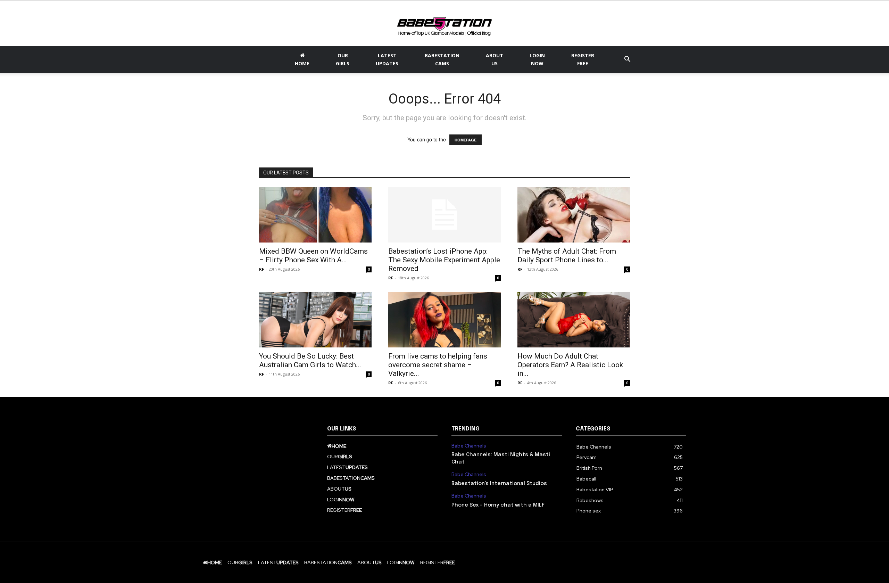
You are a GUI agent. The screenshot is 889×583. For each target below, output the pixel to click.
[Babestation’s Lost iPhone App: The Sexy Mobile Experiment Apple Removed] (444, 215)
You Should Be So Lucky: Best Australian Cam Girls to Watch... (310, 360)
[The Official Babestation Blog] (444, 24)
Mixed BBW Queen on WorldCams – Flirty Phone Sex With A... (313, 255)
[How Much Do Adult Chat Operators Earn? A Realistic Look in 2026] (573, 319)
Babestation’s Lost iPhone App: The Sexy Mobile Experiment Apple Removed (444, 260)
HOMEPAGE (465, 139)
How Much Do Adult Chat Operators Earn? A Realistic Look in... (570, 365)
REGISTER (582, 59)
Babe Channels (468, 446)
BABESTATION (442, 59)
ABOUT (494, 59)
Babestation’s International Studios (499, 483)
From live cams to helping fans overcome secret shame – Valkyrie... (437, 365)
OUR (342, 59)
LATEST (387, 59)
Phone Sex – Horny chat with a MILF (498, 505)
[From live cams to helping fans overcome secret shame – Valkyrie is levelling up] (444, 319)
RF (261, 269)
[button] (627, 60)
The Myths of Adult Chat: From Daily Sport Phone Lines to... (566, 255)
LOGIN (537, 59)
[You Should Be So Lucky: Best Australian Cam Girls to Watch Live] (315, 319)
